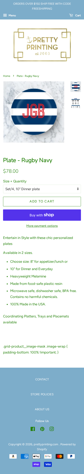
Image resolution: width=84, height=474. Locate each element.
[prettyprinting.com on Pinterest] (42, 430)
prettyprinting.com (46, 444)
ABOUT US (42, 409)
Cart (78, 15)
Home (6, 75)
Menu (12, 15)
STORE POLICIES (42, 394)
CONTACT (42, 379)
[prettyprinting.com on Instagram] (51, 430)
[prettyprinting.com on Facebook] (32, 430)
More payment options (42, 226)
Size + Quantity (15, 181)
